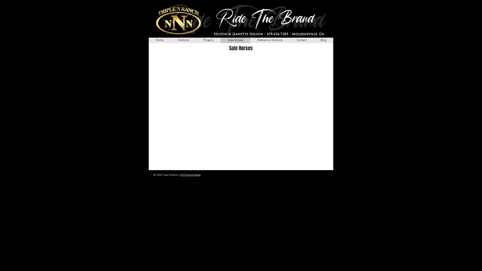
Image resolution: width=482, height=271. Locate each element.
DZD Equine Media (190, 175)
